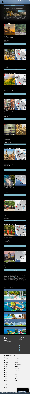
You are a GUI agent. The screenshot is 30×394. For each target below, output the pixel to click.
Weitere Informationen (24, 392)
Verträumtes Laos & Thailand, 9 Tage (10, 224)
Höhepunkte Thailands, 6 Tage (9, 23)
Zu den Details (15, 69)
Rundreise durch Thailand (12, 277)
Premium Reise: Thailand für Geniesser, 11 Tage (12, 73)
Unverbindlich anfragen (22, 391)
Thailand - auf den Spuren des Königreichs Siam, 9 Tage (13, 148)
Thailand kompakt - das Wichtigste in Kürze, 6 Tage (12, 123)
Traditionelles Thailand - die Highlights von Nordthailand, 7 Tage (14, 48)
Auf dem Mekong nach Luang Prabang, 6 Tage (11, 199)
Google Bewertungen (6, 350)
